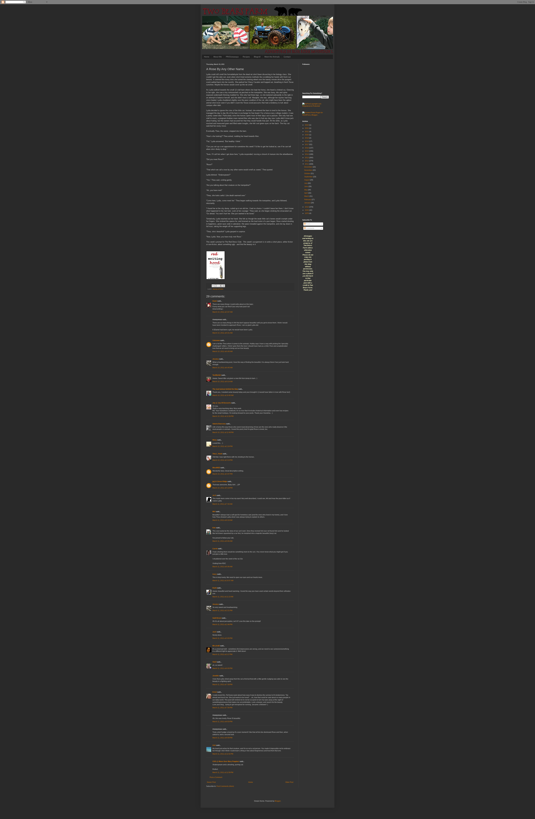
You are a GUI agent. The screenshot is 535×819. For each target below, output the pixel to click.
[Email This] (213, 285)
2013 (307, 158)
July (306, 183)
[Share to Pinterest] (223, 285)
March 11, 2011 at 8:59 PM (222, 738)
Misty (214, 440)
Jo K (214, 495)
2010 (307, 207)
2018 (307, 141)
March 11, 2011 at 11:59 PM (222, 772)
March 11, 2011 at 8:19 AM (222, 520)
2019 (307, 138)
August (307, 180)
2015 (307, 151)
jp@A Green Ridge (219, 481)
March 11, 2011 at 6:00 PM (222, 668)
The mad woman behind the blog (225, 389)
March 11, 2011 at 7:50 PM (222, 708)
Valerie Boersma (219, 424)
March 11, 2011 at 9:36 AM (222, 567)
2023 (307, 125)
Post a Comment (216, 777)
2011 (307, 164)
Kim (214, 528)
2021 (307, 132)
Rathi (214, 588)
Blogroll (257, 57)
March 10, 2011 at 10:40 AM (223, 395)
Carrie (214, 549)
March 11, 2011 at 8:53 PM (222, 722)
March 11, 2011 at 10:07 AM (222, 581)
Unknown (216, 340)
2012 (307, 161)
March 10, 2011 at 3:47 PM (222, 474)
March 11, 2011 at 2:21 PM (222, 610)
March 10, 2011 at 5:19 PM (222, 488)
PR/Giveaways (232, 57)
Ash (214, 745)
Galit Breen (216, 618)
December (308, 167)
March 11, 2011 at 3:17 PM (222, 654)
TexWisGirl (216, 375)
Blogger (278, 801)
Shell (214, 662)
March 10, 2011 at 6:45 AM (222, 351)
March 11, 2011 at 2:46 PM (222, 624)
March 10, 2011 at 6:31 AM (222, 333)
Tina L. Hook (217, 454)
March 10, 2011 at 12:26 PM (223, 416)
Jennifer (215, 676)
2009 (307, 210)
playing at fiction (218, 289)
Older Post (289, 782)
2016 (307, 148)
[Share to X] (218, 285)
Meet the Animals (272, 57)
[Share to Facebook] (221, 285)
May (306, 190)
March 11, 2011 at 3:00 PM (222, 638)
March (306, 196)
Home (206, 57)
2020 (307, 135)
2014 (307, 154)
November (308, 170)
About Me (217, 57)
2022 (307, 128)
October (307, 173)
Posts (308, 224)
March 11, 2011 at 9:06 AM (222, 541)
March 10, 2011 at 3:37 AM (222, 312)
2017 (307, 144)
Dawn (214, 301)
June (306, 186)
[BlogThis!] (215, 285)
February (308, 200)
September (308, 177)
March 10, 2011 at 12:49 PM (223, 432)
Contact (287, 57)
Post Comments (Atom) (225, 786)
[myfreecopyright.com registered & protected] (315, 106)
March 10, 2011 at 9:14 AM (222, 382)
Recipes (246, 57)
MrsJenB (216, 646)
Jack (214, 632)
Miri (213, 512)
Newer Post (211, 782)
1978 (307, 213)
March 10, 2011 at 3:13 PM (222, 460)
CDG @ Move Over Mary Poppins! (225, 761)
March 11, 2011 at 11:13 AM (222, 597)
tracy (214, 574)
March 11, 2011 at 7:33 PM (222, 684)
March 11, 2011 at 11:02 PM (222, 754)
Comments (310, 228)
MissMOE (216, 468)
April (306, 193)
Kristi (214, 692)
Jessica (215, 359)
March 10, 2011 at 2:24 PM (222, 446)
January (307, 203)
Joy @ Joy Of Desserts (221, 403)
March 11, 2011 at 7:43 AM (222, 504)
